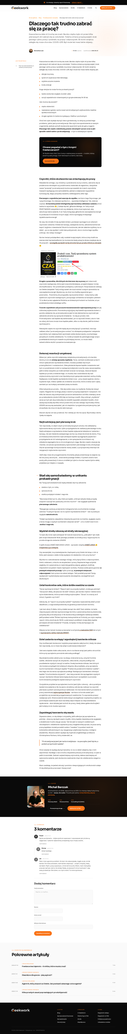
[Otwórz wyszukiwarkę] (96, 7)
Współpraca (81, 1022)
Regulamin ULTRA (103, 1016)
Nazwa (36, 907)
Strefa (73, 8)
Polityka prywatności (104, 1019)
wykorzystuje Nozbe (61, 692)
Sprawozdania (63, 8)
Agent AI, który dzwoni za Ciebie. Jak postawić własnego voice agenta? (52, 984)
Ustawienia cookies (104, 1022)
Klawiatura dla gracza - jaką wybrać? (37, 975)
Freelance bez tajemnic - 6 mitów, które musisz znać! (44, 966)
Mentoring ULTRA (83, 1016)
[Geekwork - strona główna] (20, 8)
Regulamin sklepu (103, 1013)
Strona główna (33, 17)
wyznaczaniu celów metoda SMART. (55, 633)
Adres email (37, 915)
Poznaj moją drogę (57, 808)
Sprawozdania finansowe (65, 1016)
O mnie (90, 8)
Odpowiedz (42, 843)
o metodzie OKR (86, 630)
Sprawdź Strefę (51, 161)
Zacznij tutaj (61, 1022)
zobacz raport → (77, 2)
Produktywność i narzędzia (50, 17)
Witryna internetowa (40, 923)
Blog (55, 8)
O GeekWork (81, 8)
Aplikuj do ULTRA (107, 8)
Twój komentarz (38, 888)
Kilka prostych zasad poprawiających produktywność (44, 992)
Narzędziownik (62, 1019)
